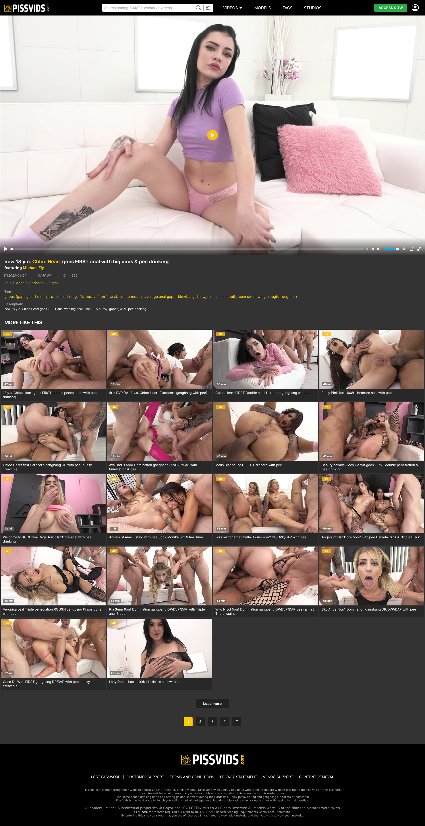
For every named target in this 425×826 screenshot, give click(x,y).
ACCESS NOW (391, 8)
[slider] (187, 249)
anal (113, 296)
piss (49, 296)
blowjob (204, 296)
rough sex (289, 296)
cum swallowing (252, 296)
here (144, 812)
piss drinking (66, 296)
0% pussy (87, 296)
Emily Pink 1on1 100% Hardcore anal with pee (357, 393)
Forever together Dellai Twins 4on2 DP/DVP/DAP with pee (260, 537)
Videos (230, 8)
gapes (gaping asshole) (24, 296)
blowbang (186, 296)
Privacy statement (238, 777)
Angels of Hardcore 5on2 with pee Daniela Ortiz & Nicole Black (371, 537)
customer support (145, 777)
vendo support (278, 777)
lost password (106, 777)
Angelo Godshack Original (38, 283)
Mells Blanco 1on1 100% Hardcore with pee (248, 465)
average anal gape (159, 296)
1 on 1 (103, 296)
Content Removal (316, 777)
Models (262, 8)
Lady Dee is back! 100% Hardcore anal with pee (146, 682)
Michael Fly (33, 268)
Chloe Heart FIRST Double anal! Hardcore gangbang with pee (263, 393)
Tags (287, 8)
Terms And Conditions (192, 777)
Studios (312, 8)
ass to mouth (131, 296)
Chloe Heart (46, 261)
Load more (212, 703)
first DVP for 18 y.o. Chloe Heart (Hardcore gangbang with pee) (158, 393)
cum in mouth (224, 296)
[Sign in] (416, 8)
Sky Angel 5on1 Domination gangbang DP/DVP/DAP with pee (369, 609)
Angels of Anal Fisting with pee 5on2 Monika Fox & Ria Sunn (156, 537)
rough (273, 296)
